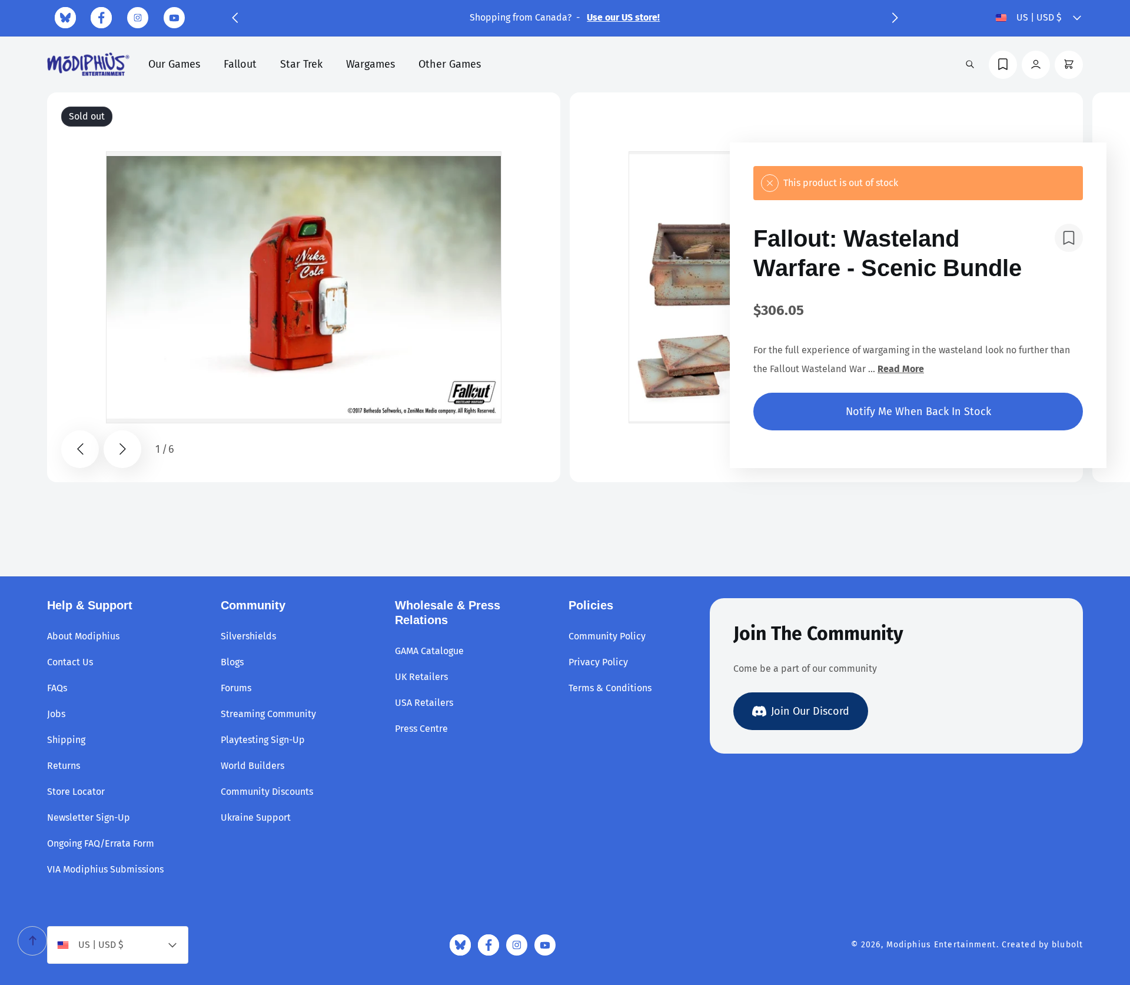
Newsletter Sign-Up (88, 817)
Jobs (56, 713)
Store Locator (76, 791)
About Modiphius (83, 636)
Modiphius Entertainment (941, 945)
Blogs (232, 662)
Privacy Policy (598, 662)
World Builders (252, 765)
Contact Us (70, 662)
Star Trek (301, 64)
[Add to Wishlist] (1069, 238)
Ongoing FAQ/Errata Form (100, 843)
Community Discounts (267, 791)
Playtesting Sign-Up (263, 739)
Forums (236, 688)
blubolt (1067, 945)
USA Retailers (424, 702)
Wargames (370, 64)
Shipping (66, 739)
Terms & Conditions (610, 688)
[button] (235, 18)
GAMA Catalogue (429, 650)
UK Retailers (421, 676)
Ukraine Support (256, 817)
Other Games (449, 64)
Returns (63, 765)
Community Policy (607, 636)
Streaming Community (268, 713)
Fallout (240, 64)
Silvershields (248, 636)
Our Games (174, 64)
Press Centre (421, 728)
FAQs (57, 688)
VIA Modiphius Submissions (105, 869)
